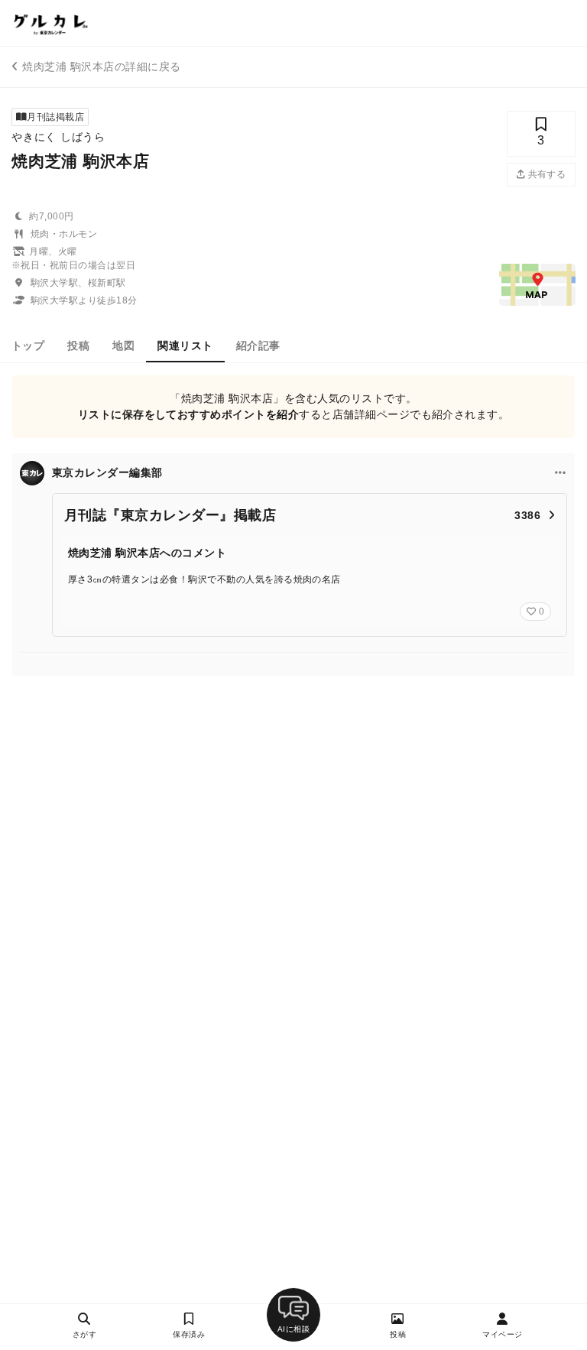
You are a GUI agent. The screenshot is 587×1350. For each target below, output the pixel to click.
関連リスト (184, 345)
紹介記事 (258, 345)
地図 (123, 345)
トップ (27, 345)
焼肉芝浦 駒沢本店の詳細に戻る (101, 66)
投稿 (78, 345)
